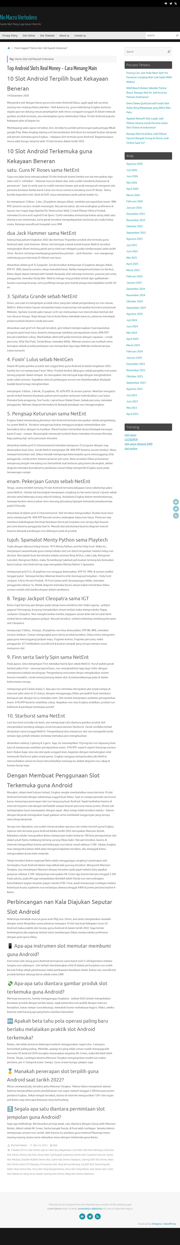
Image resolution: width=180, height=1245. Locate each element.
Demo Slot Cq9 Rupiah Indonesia (55, 1154)
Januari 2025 (134, 283)
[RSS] (175, 3)
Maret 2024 (133, 345)
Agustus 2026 (134, 164)
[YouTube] (165, 3)
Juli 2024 (131, 320)
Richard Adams (19, 1145)
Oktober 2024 (134, 301)
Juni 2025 (132, 251)
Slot (55, 1145)
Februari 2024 (134, 351)
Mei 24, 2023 (40, 1145)
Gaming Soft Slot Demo (94, 1159)
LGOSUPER (131, 439)
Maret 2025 (133, 270)
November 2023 (135, 370)
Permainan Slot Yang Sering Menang (60, 1164)
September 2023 (136, 383)
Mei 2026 (131, 182)
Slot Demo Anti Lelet (101, 1169)
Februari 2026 (134, 201)
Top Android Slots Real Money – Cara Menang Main (52, 68)
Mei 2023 (131, 408)
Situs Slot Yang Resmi (77, 1169)
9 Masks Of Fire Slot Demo (25, 1150)
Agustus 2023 (134, 389)
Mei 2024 (131, 333)
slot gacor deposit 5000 (138, 444)
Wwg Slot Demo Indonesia (79, 1173)
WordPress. (170, 1223)
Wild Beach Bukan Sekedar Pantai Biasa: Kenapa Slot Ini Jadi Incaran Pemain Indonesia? (146, 92)
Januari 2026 (134, 207)
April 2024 (132, 339)
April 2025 (132, 264)
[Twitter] (170, 3)
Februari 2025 (134, 276)
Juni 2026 (132, 176)
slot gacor (131, 435)
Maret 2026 (133, 195)
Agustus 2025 (134, 239)
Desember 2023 (135, 364)
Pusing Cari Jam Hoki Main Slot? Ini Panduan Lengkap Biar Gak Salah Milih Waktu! (149, 77)
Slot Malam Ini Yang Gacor (21, 1173)
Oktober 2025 (134, 226)
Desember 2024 (135, 289)
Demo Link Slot (28, 1154)
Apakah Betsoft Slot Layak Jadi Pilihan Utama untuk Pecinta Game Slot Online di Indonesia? (147, 123)
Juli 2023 (131, 395)
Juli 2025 (131, 245)
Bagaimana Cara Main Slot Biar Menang (80, 1150)
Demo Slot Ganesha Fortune (90, 1154)
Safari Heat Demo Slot (19, 1169)
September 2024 (136, 308)
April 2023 (132, 414)
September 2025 (136, 232)
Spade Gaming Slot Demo (50, 1173)
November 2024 (135, 295)
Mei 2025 (131, 257)
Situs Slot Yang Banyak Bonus (48, 1169)
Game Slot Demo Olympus (65, 1159)
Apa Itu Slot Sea (49, 1150)
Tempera (156, 1223)
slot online (131, 448)
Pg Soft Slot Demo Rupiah (95, 1164)
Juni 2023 (132, 401)
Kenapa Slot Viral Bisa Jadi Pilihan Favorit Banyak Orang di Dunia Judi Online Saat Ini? (147, 138)
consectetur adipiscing (90, 1208)
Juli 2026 (131, 170)
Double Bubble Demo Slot (36, 1159)
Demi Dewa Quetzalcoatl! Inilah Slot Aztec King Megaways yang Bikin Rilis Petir (148, 108)
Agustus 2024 (134, 314)
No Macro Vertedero (18, 17)
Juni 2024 (132, 326)
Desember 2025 (135, 214)
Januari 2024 (134, 358)
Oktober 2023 (134, 376)
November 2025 (135, 220)
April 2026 (132, 189)
